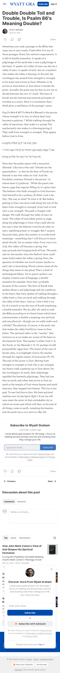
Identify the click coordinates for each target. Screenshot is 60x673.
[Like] (5, 39)
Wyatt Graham (16, 30)
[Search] (55, 538)
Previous (11, 481)
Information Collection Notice (39, 633)
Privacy (29, 659)
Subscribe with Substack (32, 623)
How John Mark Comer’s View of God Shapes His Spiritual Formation (22, 549)
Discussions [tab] (24, 538)
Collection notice (46, 659)
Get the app (42, 664)
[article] (30, 556)
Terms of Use (46, 630)
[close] (51, 569)
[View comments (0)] (12, 39)
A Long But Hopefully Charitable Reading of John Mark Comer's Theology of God (22, 558)
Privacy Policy (32, 636)
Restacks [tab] (21, 501)
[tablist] (15, 501)
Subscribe (43, 4)
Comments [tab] (9, 501)
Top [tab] (5, 538)
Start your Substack (24, 664)
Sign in (54, 4)
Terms (36, 659)
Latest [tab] (13, 538)
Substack (18, 670)
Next (50, 481)
